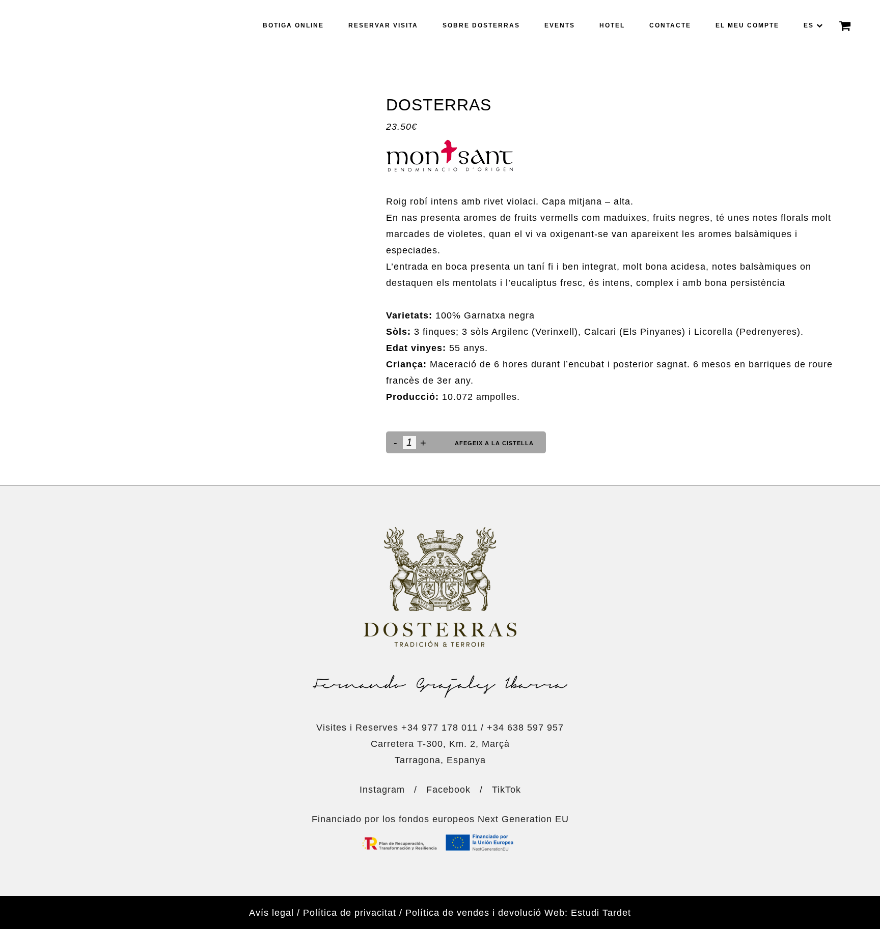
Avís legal (271, 913)
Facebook (448, 790)
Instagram (382, 790)
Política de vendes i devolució (473, 913)
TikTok (506, 790)
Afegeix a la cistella (494, 443)
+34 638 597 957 (525, 727)
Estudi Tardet (601, 913)
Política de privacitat (349, 913)
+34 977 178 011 (439, 727)
